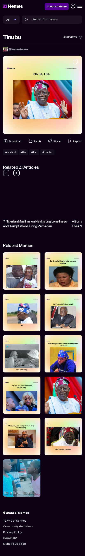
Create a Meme (57, 6)
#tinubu (47, 152)
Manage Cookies (14, 543)
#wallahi (10, 152)
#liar (34, 152)
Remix (37, 141)
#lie (23, 152)
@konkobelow (18, 49)
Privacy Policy (12, 532)
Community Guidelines (18, 526)
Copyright (10, 538)
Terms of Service (14, 520)
